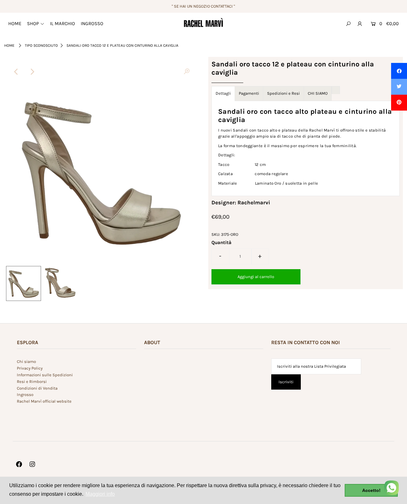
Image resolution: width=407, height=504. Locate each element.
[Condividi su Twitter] (399, 87)
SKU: (215, 234)
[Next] (32, 72)
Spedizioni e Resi (283, 93)
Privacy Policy (30, 368)
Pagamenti (249, 93)
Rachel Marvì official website (44, 401)
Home (9, 45)
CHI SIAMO (318, 93)
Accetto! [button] (371, 490)
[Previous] (16, 72)
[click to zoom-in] (187, 72)
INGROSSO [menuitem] (92, 23)
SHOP (33, 23)
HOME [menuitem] (14, 23)
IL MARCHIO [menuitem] (62, 23)
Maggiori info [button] (100, 494)
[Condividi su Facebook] (399, 71)
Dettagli (223, 93)
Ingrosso (25, 394)
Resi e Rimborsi (32, 381)
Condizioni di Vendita (37, 388)
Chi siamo (26, 361)
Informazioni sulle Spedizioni (45, 374)
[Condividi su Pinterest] (399, 103)
